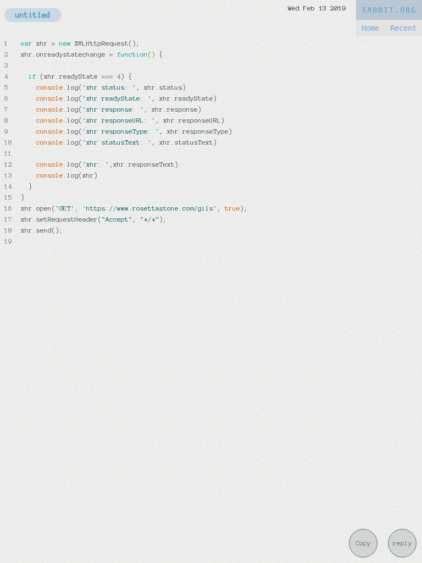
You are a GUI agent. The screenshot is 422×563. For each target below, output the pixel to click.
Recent (403, 28)
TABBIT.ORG (389, 9)
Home (370, 28)
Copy (363, 543)
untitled (33, 15)
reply (402, 543)
